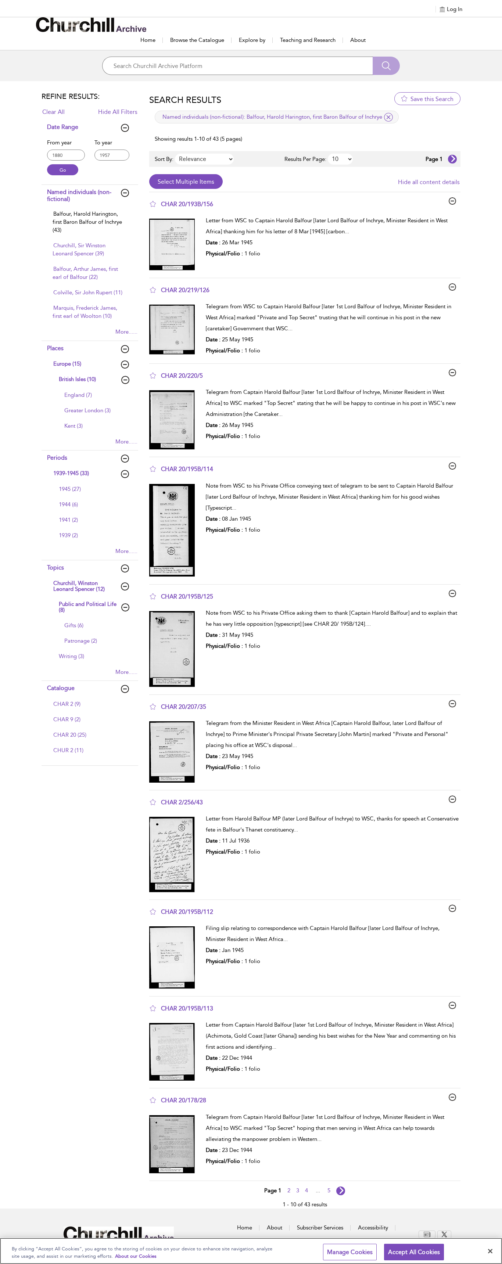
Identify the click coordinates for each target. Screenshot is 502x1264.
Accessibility (373, 1227)
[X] (444, 1235)
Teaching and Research (308, 40)
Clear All (53, 111)
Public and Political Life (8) (87, 607)
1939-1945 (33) (71, 473)
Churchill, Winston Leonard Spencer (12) (79, 586)
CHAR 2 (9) (66, 704)
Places (55, 348)
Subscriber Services (320, 1227)
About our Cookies (136, 1256)
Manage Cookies (350, 1252)
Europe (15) (67, 363)
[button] (153, 204)
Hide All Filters (117, 111)
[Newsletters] (427, 1234)
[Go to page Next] (340, 1190)
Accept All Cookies (414, 1252)
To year (103, 142)
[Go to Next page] (452, 159)
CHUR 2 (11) (68, 750)
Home (147, 40)
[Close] (490, 1251)
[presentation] (174, 244)
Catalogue (61, 688)
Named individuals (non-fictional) (79, 195)
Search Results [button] (185, 100)
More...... (126, 331)
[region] (251, 1251)
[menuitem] (89, 225)
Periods (57, 457)
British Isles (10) (77, 379)
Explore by (252, 40)
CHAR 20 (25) (69, 735)
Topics (55, 567)
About (358, 40)
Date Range (62, 126)
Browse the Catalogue (197, 40)
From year (59, 142)
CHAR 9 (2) (66, 719)
